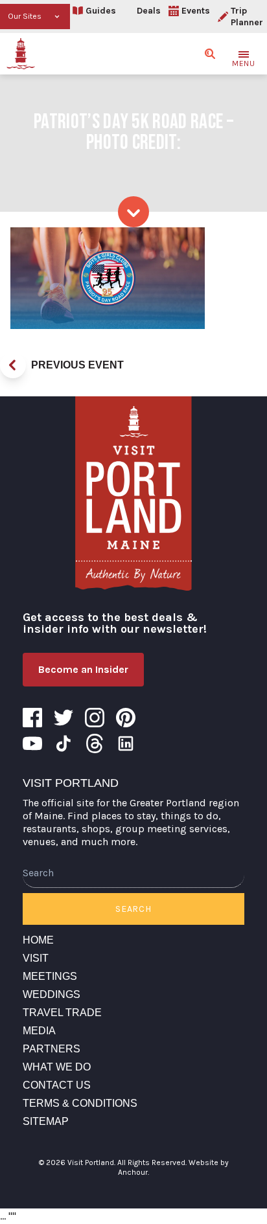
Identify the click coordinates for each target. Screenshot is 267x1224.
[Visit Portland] (20, 53)
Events (195, 10)
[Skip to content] (133, 211)
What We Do (57, 1066)
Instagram (95, 718)
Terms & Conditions (80, 1103)
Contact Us (57, 1085)
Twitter (63, 718)
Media (39, 1030)
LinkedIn (126, 743)
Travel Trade (62, 1012)
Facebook (32, 718)
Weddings (51, 994)
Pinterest (126, 718)
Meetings (50, 976)
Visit (36, 958)
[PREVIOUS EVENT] (13, 365)
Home (38, 940)
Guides (101, 10)
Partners (51, 1048)
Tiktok (63, 743)
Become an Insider (83, 669)
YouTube (32, 743)
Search (133, 908)
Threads (95, 743)
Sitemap (46, 1121)
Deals (149, 10)
